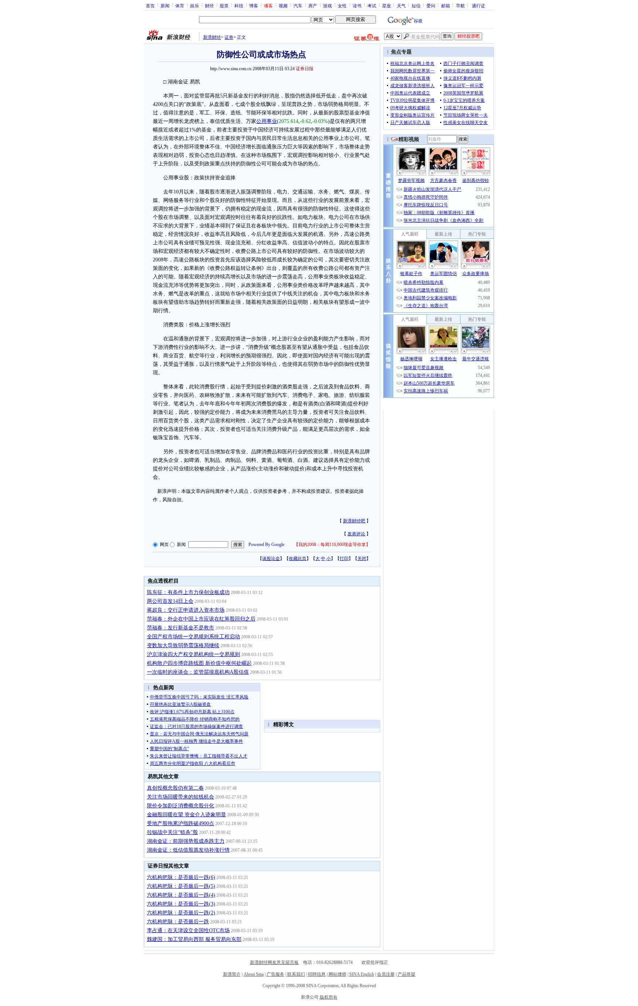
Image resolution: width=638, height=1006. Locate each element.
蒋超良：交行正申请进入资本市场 (185, 610)
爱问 (430, 5)
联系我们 (296, 974)
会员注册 (386, 974)
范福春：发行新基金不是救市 (180, 628)
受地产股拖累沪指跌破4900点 (180, 823)
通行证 (478, 5)
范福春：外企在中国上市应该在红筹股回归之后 (201, 619)
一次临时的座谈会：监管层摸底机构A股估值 (198, 672)
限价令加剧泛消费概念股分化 (180, 805)
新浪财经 (212, 37)
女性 (342, 5)
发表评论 (356, 533)
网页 (164, 544)
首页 (150, 5)
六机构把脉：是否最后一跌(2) (181, 913)
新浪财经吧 (354, 520)
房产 (312, 5)
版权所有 (328, 997)
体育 (179, 5)
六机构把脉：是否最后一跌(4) (181, 895)
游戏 (327, 5)
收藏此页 (297, 558)
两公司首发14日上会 (170, 601)
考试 (371, 5)
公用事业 (266, 121)
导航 (460, 5)
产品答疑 (406, 974)
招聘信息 (317, 974)
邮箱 (445, 5)
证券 (228, 37)
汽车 (298, 5)
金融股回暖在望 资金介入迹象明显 (186, 814)
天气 (401, 5)
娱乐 (194, 5)
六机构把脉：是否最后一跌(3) (181, 904)
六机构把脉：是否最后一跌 (178, 921)
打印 (344, 558)
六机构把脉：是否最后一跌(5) (181, 886)
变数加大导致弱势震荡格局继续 (183, 645)
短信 (416, 5)
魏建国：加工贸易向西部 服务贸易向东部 (194, 939)
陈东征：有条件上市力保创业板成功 (188, 592)
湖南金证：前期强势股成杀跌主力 (185, 841)
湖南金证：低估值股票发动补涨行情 (188, 850)
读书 (357, 5)
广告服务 (275, 974)
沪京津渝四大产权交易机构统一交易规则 (193, 654)
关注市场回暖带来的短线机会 (180, 797)
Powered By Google (266, 544)
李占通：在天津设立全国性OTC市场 (188, 930)
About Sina (254, 974)
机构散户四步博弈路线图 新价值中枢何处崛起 (199, 663)
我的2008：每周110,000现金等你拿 (332, 544)
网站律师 (337, 974)
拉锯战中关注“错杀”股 (172, 832)
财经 (209, 5)
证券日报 (304, 68)
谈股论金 (271, 558)
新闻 (165, 5)
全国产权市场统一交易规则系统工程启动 (193, 636)
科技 (238, 5)
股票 (224, 5)
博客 (253, 5)
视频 (283, 5)
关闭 (361, 558)
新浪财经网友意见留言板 (274, 962)
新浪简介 (232, 974)
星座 (386, 5)
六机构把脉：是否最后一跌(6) (181, 877)
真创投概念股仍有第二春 (175, 788)
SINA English (361, 974)
